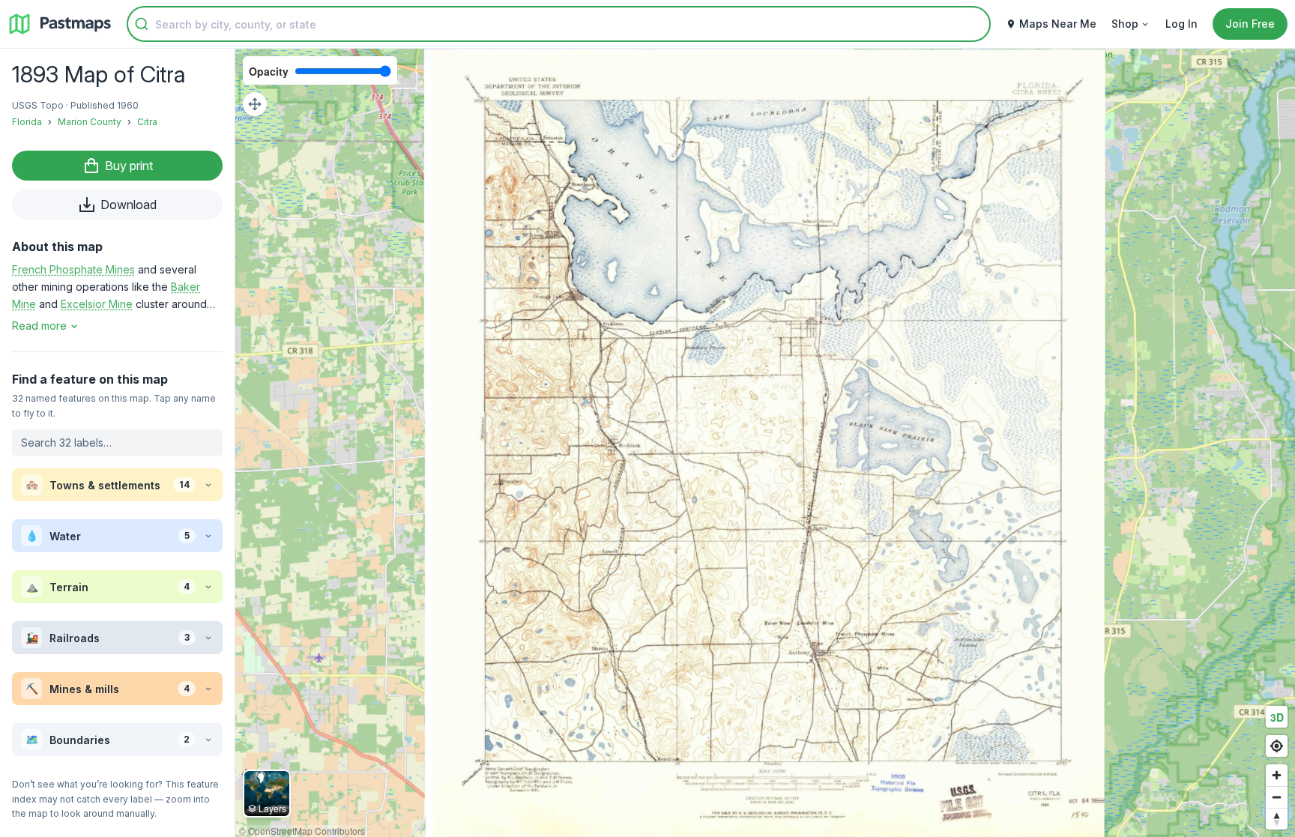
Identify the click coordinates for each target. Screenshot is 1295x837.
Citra (147, 121)
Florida (27, 121)
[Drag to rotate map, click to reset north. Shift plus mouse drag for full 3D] (1277, 819)
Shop (1124, 23)
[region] (765, 443)
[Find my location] (1277, 746)
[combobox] (559, 24)
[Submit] (141, 23)
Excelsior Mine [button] (97, 303)
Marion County (89, 121)
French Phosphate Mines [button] (73, 269)
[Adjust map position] (255, 104)
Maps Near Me (1057, 23)
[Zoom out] (1277, 797)
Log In (1181, 23)
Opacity (269, 71)
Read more (39, 325)
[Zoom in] (1277, 775)
